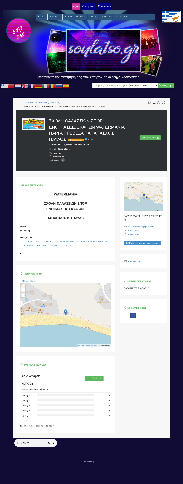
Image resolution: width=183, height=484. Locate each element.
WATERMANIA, (83, 241)
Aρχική (75, 6)
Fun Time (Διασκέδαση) (49, 102)
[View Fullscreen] (23, 295)
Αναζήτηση (167, 85)
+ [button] (22, 286)
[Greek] (4, 86)
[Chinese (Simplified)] (11, 86)
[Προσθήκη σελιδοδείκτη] (63, 160)
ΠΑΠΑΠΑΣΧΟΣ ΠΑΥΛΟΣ (61, 245)
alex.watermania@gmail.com (141, 226)
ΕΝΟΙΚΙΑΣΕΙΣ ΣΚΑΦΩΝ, (64, 241)
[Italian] (45, 86)
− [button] (22, 290)
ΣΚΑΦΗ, (45, 245)
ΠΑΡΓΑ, (94, 241)
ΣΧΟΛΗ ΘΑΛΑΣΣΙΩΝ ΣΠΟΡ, (39, 241)
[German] (38, 86)
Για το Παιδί (27, 102)
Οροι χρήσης (88, 6)
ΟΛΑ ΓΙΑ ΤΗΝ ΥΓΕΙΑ (123, 17)
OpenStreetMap (94, 345)
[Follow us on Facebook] (133, 315)
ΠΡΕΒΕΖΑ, (103, 241)
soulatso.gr (89, 461)
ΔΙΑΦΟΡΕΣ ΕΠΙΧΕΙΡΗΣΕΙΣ (75, 17)
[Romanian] (52, 86)
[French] (31, 86)
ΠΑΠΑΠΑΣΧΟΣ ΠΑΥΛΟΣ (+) (136, 288)
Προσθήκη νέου (93, 378)
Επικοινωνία (104, 6)
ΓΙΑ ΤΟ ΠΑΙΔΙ (106, 17)
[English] (24, 86)
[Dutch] (18, 86)
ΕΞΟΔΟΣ (41, 17)
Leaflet (81, 345)
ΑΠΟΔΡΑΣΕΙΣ (55, 17)
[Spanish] (66, 86)
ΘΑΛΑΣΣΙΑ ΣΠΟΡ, (32, 245)
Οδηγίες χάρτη (28, 281)
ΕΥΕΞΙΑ (93, 17)
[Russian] (59, 86)
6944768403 (58, 153)
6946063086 (58, 156)
